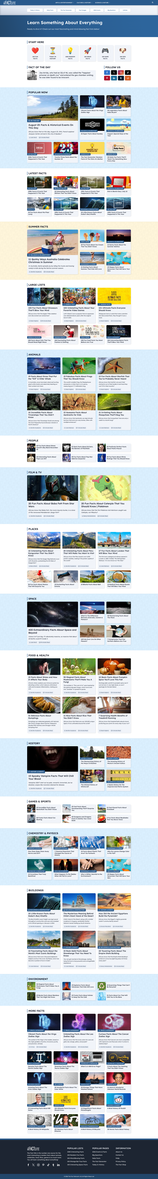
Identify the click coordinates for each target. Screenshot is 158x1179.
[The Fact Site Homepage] (9, 3)
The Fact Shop (121, 1165)
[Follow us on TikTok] (48, 1165)
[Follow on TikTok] (128, 72)
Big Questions (112, 10)
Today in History (35, 10)
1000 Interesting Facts (75, 1152)
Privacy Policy (121, 1161)
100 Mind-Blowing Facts (75, 1158)
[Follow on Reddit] (128, 78)
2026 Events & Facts (99, 1152)
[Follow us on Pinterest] (43, 1165)
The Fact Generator (66, 10)
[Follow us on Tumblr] (53, 1165)
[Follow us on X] (33, 1165)
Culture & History (84, 2)
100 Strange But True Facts (77, 1161)
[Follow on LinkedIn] (114, 78)
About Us (119, 1152)
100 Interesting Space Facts (77, 1165)
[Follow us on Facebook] (28, 1165)
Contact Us (120, 1155)
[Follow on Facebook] (107, 72)
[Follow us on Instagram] (38, 1165)
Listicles (125, 10)
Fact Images (82, 10)
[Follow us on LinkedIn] (58, 1165)
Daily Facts (50, 10)
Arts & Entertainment (63, 2)
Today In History (98, 1165)
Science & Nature (101, 2)
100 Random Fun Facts (75, 1155)
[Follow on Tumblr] (121, 78)
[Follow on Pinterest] (107, 78)
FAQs (117, 1158)
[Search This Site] (152, 2)
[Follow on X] (114, 72)
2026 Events (97, 10)
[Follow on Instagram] (121, 72)
